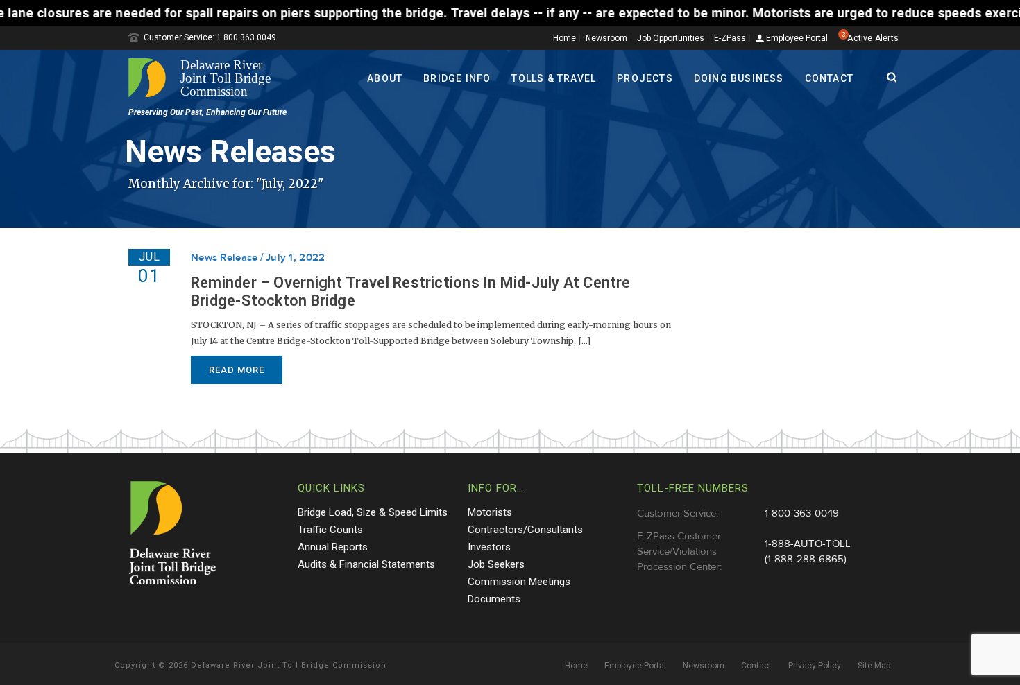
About (384, 78)
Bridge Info (457, 78)
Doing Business (739, 78)
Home (564, 38)
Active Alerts (873, 38)
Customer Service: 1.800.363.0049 (210, 37)
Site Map (874, 665)
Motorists (490, 512)
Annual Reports (333, 547)
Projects (645, 78)
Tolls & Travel (553, 78)
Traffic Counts (330, 529)
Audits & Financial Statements (366, 564)
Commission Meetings (519, 581)
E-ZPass (730, 38)
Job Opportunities (670, 38)
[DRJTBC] (204, 77)
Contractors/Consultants (525, 529)
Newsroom (606, 38)
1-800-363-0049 (802, 513)
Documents (494, 599)
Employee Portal (796, 38)
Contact (829, 78)
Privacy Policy (814, 665)
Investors (489, 547)
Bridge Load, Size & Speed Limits (373, 512)
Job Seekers (496, 564)
